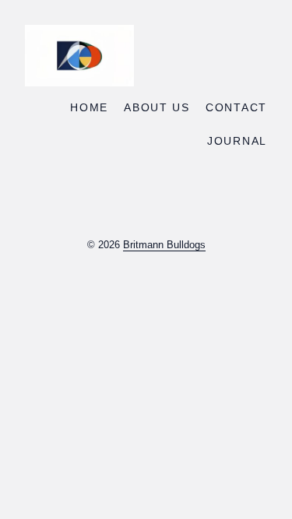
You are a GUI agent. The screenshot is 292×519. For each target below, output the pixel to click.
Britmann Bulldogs (164, 245)
